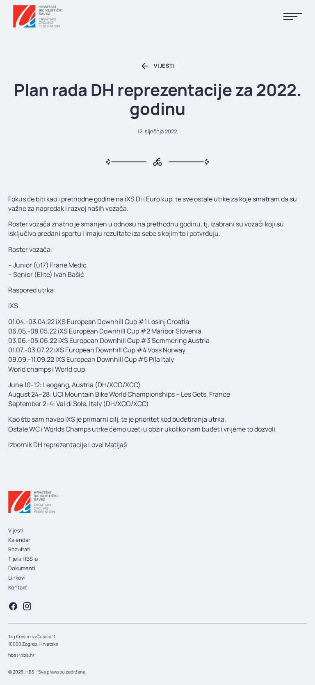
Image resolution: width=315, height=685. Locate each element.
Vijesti (15, 530)
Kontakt (17, 587)
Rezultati (19, 549)
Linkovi (16, 577)
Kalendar (19, 539)
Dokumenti (21, 568)
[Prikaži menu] (292, 16)
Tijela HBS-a (23, 558)
